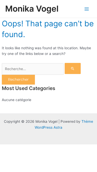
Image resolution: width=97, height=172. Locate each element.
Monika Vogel (31, 9)
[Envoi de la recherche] (73, 68)
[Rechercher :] (41, 69)
